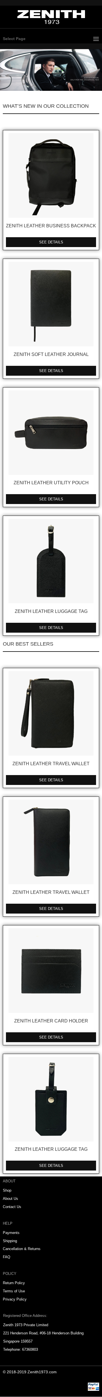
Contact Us (12, 1207)
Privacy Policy (15, 1299)
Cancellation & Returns (22, 1249)
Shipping (10, 1241)
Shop (7, 1190)
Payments (11, 1233)
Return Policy (14, 1283)
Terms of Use (14, 1291)
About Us (10, 1198)
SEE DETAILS (51, 242)
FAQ (6, 1257)
